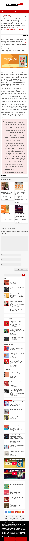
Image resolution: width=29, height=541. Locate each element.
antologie (5, 29)
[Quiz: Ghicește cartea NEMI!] (6, 488)
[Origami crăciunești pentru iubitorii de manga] (6, 413)
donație (7, 30)
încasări (14, 30)
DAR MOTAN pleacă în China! (17, 445)
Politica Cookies (10, 539)
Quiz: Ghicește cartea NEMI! (16, 484)
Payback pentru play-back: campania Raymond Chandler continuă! (21, 215)
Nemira (8, 27)
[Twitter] (9, 512)
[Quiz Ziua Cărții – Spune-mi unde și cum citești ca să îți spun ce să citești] (6, 494)
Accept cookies (21, 539)
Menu (14, 11)
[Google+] (12, 512)
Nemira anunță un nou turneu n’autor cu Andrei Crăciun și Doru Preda (17, 348)
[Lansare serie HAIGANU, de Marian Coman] (6, 284)
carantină (3, 30)
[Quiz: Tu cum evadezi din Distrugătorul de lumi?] (6, 507)
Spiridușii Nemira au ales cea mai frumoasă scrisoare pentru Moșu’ (17, 453)
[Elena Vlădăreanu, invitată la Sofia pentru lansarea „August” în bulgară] (6, 357)
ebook (11, 30)
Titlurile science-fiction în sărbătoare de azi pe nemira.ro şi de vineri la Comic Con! (21, 192)
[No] (27, 531)
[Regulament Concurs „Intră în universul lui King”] (6, 501)
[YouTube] (16, 512)
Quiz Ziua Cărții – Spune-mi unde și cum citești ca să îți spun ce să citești (16, 492)
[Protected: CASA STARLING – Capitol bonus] (6, 291)
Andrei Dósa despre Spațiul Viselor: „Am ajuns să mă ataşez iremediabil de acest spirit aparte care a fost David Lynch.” (17, 392)
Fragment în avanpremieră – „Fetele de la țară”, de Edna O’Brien (6, 192)
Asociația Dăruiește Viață (19, 29)
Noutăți (6, 278)
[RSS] (19, 512)
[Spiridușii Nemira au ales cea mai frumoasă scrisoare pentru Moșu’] (6, 455)
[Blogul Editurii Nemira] (14, 7)
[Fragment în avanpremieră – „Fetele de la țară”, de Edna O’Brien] (5, 189)
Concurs (6, 482)
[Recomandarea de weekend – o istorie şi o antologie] (5, 212)
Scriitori (6, 423)
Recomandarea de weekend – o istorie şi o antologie (7, 215)
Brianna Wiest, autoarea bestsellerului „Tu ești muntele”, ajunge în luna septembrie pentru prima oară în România (17, 375)
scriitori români (23, 30)
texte (2, 32)
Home (4, 15)
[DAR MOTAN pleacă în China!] (6, 448)
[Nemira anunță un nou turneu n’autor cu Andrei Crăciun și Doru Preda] (6, 350)
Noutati (9, 15)
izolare (18, 30)
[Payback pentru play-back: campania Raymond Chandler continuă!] (19, 212)
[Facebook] (6, 512)
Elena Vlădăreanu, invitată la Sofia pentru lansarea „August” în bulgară (17, 355)
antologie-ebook (10, 29)
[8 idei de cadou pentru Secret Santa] (6, 419)
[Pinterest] (23, 512)
